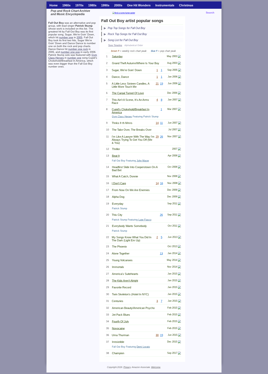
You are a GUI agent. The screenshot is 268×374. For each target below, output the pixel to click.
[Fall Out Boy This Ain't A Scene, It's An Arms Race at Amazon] (179, 100)
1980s (92, 5)
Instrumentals (164, 5)
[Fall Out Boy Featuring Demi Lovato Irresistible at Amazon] (179, 342)
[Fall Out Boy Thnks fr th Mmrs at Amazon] (179, 123)
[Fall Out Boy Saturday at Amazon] (179, 56)
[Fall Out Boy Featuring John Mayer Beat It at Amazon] (179, 156)
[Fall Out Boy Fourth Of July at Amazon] (179, 321)
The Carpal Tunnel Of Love (128, 93)
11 (161, 122)
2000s (118, 5)
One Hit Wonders (139, 5)
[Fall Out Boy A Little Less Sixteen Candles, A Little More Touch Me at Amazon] (179, 83)
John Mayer (143, 160)
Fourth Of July (120, 321)
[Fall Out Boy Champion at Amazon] (179, 353)
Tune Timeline (115, 45)
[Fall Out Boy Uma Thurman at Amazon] (179, 335)
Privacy (127, 367)
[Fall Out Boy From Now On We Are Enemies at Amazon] (179, 190)
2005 (79, 37)
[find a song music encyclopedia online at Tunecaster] (128, 13)
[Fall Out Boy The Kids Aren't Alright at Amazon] (179, 281)
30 (157, 335)
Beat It (116, 155)
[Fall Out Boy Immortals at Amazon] (179, 267)
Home (53, 5)
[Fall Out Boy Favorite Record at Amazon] (179, 287)
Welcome (155, 367)
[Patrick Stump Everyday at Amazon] (179, 204)
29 (157, 136)
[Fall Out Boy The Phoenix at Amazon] (179, 246)
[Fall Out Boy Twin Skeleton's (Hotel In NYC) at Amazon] (179, 294)
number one (66, 37)
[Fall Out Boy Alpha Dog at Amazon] (179, 197)
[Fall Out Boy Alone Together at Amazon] (179, 253)
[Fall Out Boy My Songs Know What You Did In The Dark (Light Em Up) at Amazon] (179, 237)
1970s (79, 5)
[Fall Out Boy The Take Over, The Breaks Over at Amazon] (179, 130)
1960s (66, 5)
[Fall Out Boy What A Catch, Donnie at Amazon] (179, 176)
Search (210, 12)
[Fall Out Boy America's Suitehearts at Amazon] (179, 274)
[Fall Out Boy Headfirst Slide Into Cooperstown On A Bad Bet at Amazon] (179, 167)
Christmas (186, 5)
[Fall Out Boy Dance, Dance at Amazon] (179, 77)
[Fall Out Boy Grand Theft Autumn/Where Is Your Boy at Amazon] (179, 63)
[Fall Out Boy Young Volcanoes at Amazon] (179, 260)
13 (161, 253)
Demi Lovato (143, 346)
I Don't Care (119, 183)
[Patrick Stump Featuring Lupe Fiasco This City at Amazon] (179, 215)
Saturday (117, 56)
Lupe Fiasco (144, 219)
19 (161, 83)
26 (161, 136)
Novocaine (118, 328)
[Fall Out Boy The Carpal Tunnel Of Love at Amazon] (179, 93)
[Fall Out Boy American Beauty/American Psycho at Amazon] (179, 308)
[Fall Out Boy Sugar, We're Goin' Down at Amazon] (179, 70)
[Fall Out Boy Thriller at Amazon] (179, 149)
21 (157, 83)
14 (157, 122)
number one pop (70, 51)
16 (161, 183)
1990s (105, 5)
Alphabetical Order (133, 45)
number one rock (78, 49)
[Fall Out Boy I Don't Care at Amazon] (179, 183)
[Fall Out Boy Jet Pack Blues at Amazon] (179, 315)
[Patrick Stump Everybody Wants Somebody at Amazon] (179, 226)
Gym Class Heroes (122, 116)
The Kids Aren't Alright (125, 280)
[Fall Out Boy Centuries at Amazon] (179, 301)
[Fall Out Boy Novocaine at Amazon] (179, 328)
